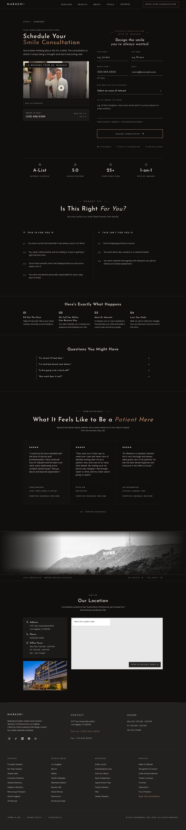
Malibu (54, 773)
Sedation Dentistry (15, 787)
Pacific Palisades (58, 778)
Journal (125, 4)
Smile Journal (100, 764)
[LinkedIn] (22, 738)
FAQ (97, 792)
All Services (12, 801)
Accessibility (55, 817)
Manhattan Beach (58, 782)
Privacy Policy (34, 817)
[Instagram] (9, 738)
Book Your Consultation (161, 4)
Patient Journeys (146, 778)
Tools (110, 4)
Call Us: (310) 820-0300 (85, 731)
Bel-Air (54, 769)
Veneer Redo (12, 773)
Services (66, 4)
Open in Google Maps (143, 664)
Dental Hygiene (13, 796)
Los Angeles (56, 764)
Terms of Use (13, 817)
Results (83, 4)
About (97, 4)
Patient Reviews (101, 787)
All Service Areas (58, 801)
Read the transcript (34, 103)
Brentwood (56, 796)
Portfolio (142, 782)
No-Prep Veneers (14, 769)
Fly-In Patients (145, 792)
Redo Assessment (102, 778)
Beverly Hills (56, 787)
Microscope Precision (16, 792)
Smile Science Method (148, 773)
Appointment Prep (103, 782)
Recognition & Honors (148, 769)
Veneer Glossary (102, 796)
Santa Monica (57, 792)
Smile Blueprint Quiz (103, 769)
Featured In (143, 787)
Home (26, 22)
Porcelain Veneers (14, 764)
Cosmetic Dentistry (15, 778)
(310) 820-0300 (37, 638)
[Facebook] (29, 738)
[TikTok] (16, 738)
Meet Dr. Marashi (146, 764)
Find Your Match (102, 773)
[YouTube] (35, 738)
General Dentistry (14, 782)
